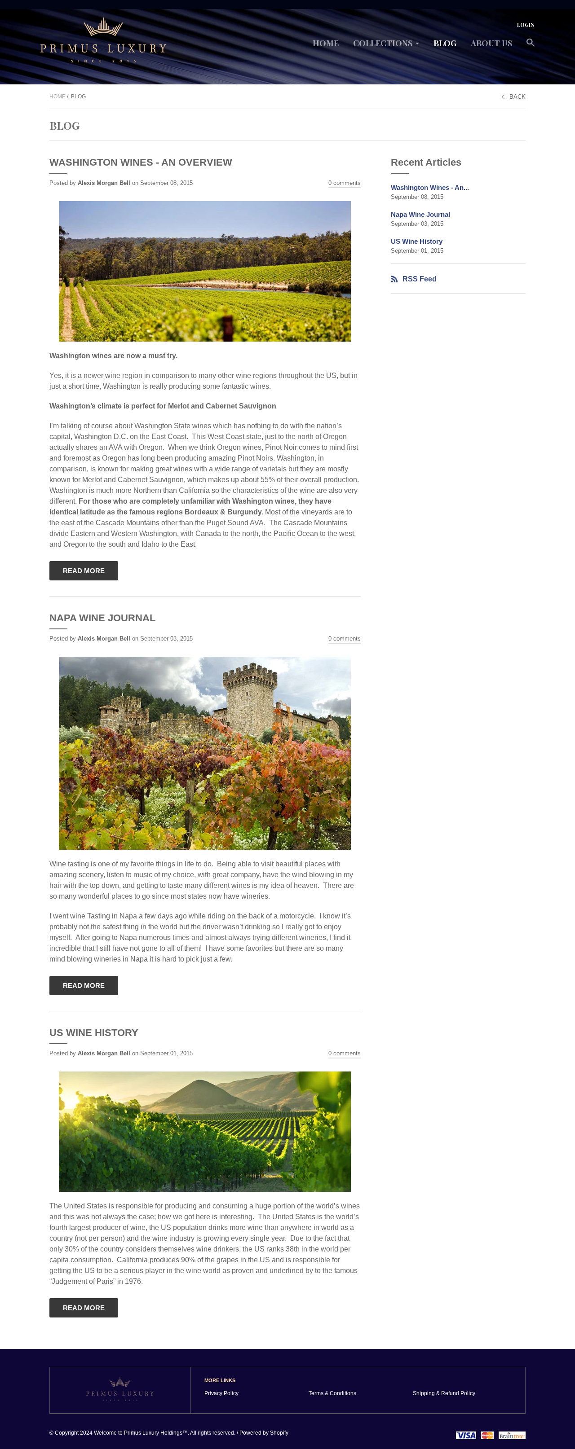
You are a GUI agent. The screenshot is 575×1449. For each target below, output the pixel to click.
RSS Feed (419, 279)
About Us (491, 43)
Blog (444, 43)
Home (326, 43)
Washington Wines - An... (430, 187)
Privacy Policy (221, 1393)
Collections (382, 43)
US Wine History (93, 1032)
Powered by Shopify (263, 1433)
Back (517, 96)
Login (526, 24)
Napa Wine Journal (102, 618)
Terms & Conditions (332, 1393)
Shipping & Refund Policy (444, 1393)
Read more (84, 571)
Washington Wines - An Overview (140, 162)
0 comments (344, 183)
